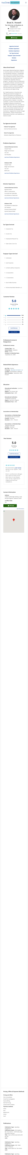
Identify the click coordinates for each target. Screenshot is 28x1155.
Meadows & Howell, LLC (17, 370)
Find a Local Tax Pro (15, 2)
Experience (14, 60)
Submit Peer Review (14, 457)
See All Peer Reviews (14, 453)
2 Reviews (19, 33)
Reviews (14, 58)
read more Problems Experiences (12, 157)
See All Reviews (14, 328)
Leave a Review (14, 332)
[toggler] (25, 3)
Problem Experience (14, 48)
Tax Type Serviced (14, 53)
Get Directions (20, 508)
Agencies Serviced (14, 46)
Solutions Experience (14, 51)
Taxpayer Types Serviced (14, 55)
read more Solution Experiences (11, 198)
